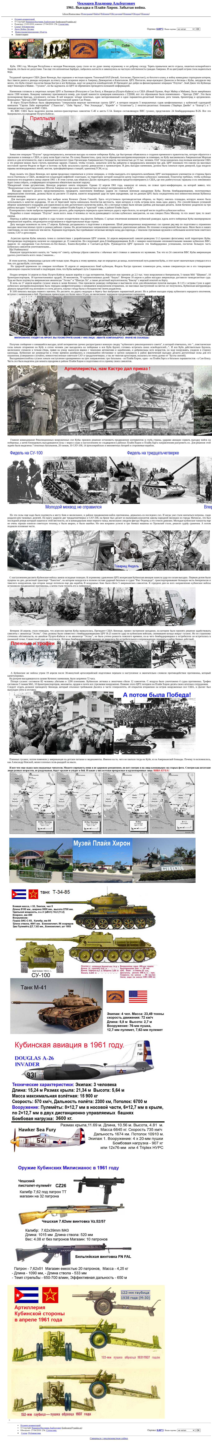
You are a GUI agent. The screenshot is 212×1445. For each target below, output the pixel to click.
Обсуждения (116, 14)
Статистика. (63, 24)
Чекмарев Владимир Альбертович (106, 3)
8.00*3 (159, 29)
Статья (18, 26)
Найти (96, 14)
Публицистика (28, 26)
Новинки (127, 14)
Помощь (145, 14)
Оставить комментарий (25, 19)
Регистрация (86, 14)
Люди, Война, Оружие (24, 29)
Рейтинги (105, 14)
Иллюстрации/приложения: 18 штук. (31, 32)
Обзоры (136, 14)
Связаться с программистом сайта (109, 1438)
